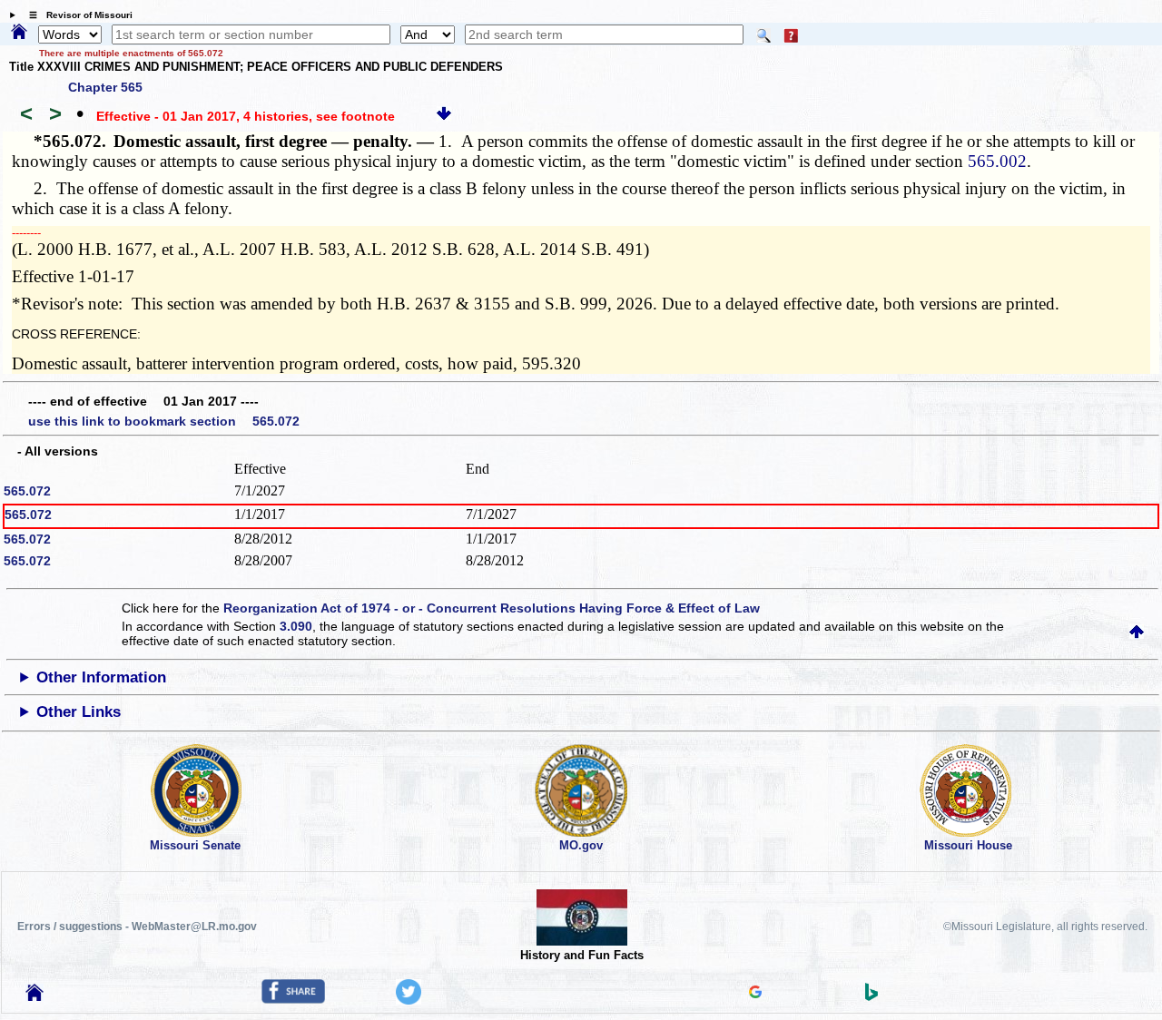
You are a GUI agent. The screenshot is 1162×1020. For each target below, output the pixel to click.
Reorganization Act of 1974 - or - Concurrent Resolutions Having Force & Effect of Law (491, 608)
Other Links (78, 712)
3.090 (296, 626)
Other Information (101, 677)
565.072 (27, 491)
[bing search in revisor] (871, 996)
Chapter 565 (105, 87)
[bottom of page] (444, 116)
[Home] (19, 33)
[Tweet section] (408, 1000)
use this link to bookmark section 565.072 (164, 421)
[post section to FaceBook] (293, 999)
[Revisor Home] (34, 996)
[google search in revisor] (755, 993)
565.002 (997, 161)
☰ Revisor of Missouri (76, 15)
